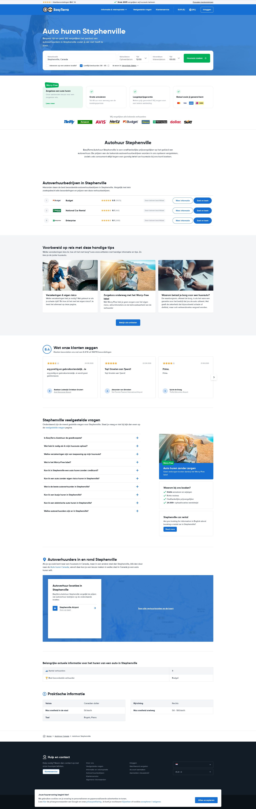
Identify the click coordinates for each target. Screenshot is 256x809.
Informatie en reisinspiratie (97, 770)
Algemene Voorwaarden (96, 779)
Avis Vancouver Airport (62, 392)
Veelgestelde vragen (142, 9)
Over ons (90, 763)
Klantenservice (162, 9)
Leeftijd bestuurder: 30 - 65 (95, 65)
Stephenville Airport (69, 607)
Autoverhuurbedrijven (95, 773)
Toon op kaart (65, 610)
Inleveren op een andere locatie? (63, 65)
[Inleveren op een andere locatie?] (47, 65)
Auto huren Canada (59, 567)
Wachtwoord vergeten (139, 766)
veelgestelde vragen (55, 427)
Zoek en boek (202, 200)
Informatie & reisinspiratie (112, 9)
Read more (170, 529)
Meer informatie (183, 200)
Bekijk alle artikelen (128, 322)
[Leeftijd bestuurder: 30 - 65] (81, 65)
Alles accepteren (206, 800)
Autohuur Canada (62, 736)
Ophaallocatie (53, 57)
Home (49, 736)
